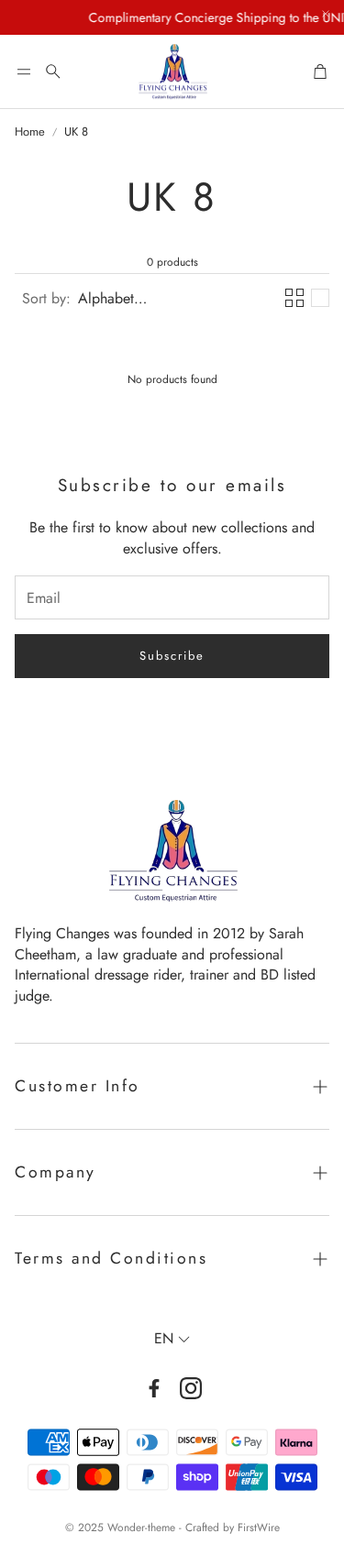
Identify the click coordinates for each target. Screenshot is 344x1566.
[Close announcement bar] (325, 13)
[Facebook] (154, 1388)
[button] (24, 71)
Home (30, 132)
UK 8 (76, 132)
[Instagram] (191, 1388)
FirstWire (259, 1527)
